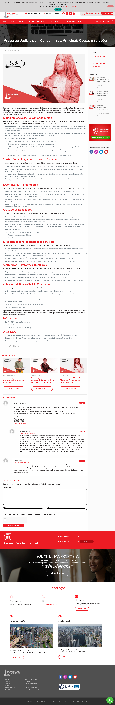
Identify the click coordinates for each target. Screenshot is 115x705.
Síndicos (95, 66)
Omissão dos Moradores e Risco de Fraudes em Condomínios (73, 380)
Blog (26, 685)
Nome (5, 507)
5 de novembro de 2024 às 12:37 (27, 433)
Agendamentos (10, 689)
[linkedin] (101, 152)
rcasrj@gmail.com (20, 423)
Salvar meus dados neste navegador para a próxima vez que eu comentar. (30, 514)
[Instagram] (67, 13)
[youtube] (106, 152)
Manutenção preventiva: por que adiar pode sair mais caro (15, 380)
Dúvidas (7, 685)
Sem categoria (97, 63)
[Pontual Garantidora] (11, 14)
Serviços (7, 683)
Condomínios (96, 56)
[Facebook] (63, 13)
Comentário (7, 487)
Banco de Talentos (31, 683)
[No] (110, 6)
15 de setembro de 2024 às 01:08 (21, 405)
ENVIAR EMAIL (82, 609)
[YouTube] (74, 13)
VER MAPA (16, 657)
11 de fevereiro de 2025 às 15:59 (21, 462)
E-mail (48, 507)
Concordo (58, 9)
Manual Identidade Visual (33, 687)
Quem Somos (9, 681)
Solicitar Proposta (57, 573)
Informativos (96, 60)
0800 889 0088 (52, 13)
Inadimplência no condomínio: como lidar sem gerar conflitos (43, 380)
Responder (81, 403)
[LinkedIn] (70, 13)
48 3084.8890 (34, 13)
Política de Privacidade (32, 689)
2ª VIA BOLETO (107, 13)
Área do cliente (10, 687)
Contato (27, 681)
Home (7, 679)
